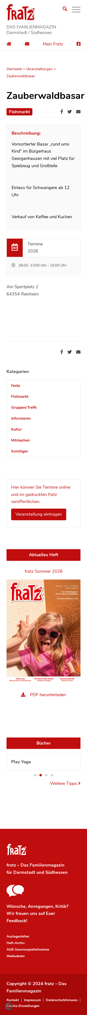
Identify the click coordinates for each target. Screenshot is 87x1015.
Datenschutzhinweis (62, 1000)
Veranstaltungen (39, 69)
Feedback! (17, 921)
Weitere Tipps (64, 783)
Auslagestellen (18, 936)
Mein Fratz (53, 44)
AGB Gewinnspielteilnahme (28, 949)
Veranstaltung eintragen (38, 514)
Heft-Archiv (16, 943)
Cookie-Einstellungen (23, 1006)
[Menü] (73, 9)
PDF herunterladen (48, 695)
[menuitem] (62, 9)
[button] (35, 775)
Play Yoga (21, 762)
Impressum (32, 1000)
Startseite (14, 69)
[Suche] (62, 9)
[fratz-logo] (43, 12)
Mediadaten (16, 956)
